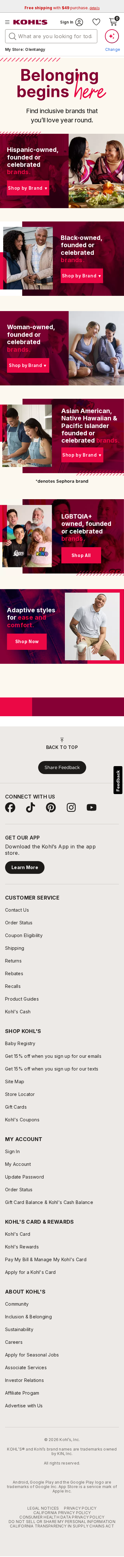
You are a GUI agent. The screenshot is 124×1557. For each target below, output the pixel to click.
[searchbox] (51, 36)
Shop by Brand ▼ (28, 188)
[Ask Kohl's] (112, 36)
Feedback (118, 781)
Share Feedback (62, 767)
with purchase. (62, 7)
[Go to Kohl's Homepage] (30, 22)
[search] (13, 36)
